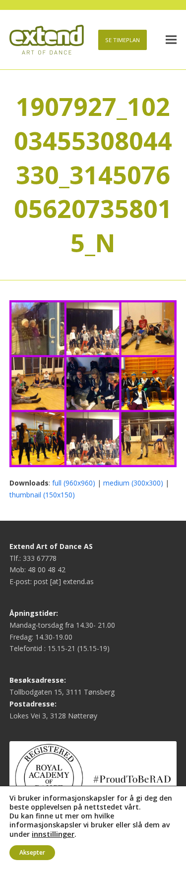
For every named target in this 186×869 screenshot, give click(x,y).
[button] (171, 40)
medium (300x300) (133, 483)
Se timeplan (122, 40)
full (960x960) (73, 483)
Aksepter (32, 852)
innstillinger (53, 833)
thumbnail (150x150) (42, 494)
